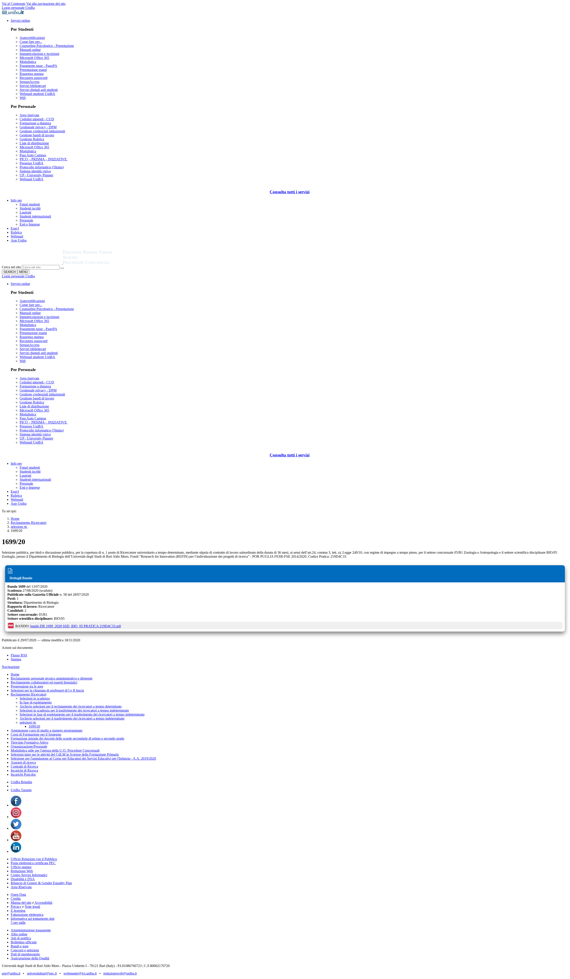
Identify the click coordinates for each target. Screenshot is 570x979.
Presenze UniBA (31, 163)
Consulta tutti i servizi (289, 192)
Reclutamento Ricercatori (28, 523)
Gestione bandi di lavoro (37, 135)
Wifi (23, 98)
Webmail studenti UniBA (37, 94)
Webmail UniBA (31, 179)
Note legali (32, 906)
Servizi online (20, 20)
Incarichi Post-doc (23, 774)
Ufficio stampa (21, 867)
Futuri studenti (30, 204)
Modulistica (28, 62)
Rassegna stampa (32, 74)
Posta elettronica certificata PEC (33, 863)
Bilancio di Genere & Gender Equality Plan (41, 883)
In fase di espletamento (36, 702)
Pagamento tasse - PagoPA (38, 66)
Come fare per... (31, 42)
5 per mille (18, 922)
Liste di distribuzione (34, 143)
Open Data (18, 894)
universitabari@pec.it (42, 973)
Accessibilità (43, 902)
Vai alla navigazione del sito (45, 4)
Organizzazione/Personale (29, 746)
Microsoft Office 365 (34, 58)
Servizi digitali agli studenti (39, 90)
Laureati (25, 212)
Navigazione (11, 667)
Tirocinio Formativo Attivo (29, 742)
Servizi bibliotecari (33, 86)
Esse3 (15, 228)
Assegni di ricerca (23, 762)
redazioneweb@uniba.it (120, 973)
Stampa (16, 659)
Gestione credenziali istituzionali (42, 131)
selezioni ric (19, 527)
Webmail (17, 236)
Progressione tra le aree (27, 686)
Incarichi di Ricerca (24, 770)
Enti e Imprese (30, 224)
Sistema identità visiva (35, 171)
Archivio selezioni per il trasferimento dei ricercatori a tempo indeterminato (72, 718)
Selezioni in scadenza (35, 698)
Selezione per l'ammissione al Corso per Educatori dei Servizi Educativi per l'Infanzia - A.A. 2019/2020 (83, 758)
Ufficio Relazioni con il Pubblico (34, 859)
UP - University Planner (36, 175)
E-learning (18, 910)
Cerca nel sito (11, 267)
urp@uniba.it (11, 973)
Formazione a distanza (35, 123)
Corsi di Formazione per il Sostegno (36, 734)
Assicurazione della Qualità (30, 958)
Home (15, 519)
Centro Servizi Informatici (29, 875)
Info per (16, 200)
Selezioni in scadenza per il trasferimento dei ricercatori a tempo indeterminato (74, 710)
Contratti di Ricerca (24, 766)
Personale (26, 220)
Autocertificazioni (32, 38)
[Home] (98, 263)
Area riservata (29, 115)
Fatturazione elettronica (27, 914)
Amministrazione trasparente (31, 930)
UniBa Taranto (21, 790)
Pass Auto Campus (33, 155)
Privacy (16, 906)
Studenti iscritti (30, 208)
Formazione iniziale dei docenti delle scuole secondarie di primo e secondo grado (67, 738)
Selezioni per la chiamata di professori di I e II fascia (47, 690)
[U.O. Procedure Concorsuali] (32, 263)
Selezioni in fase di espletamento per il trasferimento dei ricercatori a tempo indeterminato (82, 714)
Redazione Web (22, 871)
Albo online (19, 934)
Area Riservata (21, 887)
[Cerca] (62, 268)
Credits (16, 898)
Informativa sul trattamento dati (32, 918)
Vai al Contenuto (13, 4)
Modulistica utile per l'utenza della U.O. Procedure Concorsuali (55, 750)
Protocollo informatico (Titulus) (42, 167)
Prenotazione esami (33, 70)
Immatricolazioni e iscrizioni (39, 54)
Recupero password (33, 78)
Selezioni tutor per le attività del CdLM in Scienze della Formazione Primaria (65, 754)
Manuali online (30, 50)
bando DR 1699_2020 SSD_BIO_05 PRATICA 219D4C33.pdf (75, 626)
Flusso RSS (19, 655)
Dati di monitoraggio (25, 954)
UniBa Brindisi (21, 782)
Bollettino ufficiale (24, 942)
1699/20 (34, 726)
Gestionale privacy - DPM (38, 127)
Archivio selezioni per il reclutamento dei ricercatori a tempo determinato (71, 706)
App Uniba (18, 240)
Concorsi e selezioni (25, 950)
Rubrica (16, 232)
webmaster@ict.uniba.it (80, 973)
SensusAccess (29, 82)
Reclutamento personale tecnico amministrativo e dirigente (51, 678)
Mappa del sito (21, 902)
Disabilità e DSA (23, 879)
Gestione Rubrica (32, 139)
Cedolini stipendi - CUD (37, 119)
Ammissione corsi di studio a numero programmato (46, 730)
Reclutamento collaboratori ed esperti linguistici (44, 682)
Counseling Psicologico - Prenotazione (47, 46)
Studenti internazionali (35, 216)
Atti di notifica (21, 938)
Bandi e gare (19, 946)
